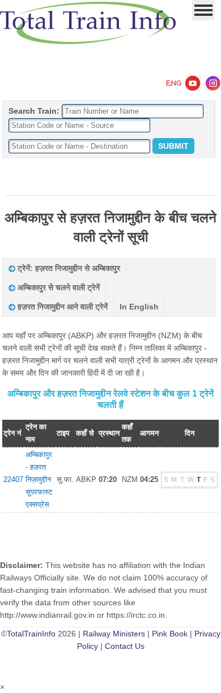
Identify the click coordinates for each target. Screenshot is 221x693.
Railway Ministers (114, 633)
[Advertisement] (110, 177)
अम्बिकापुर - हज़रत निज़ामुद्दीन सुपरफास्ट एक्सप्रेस (39, 479)
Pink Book (170, 633)
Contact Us (124, 646)
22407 (13, 479)
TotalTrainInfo (31, 633)
